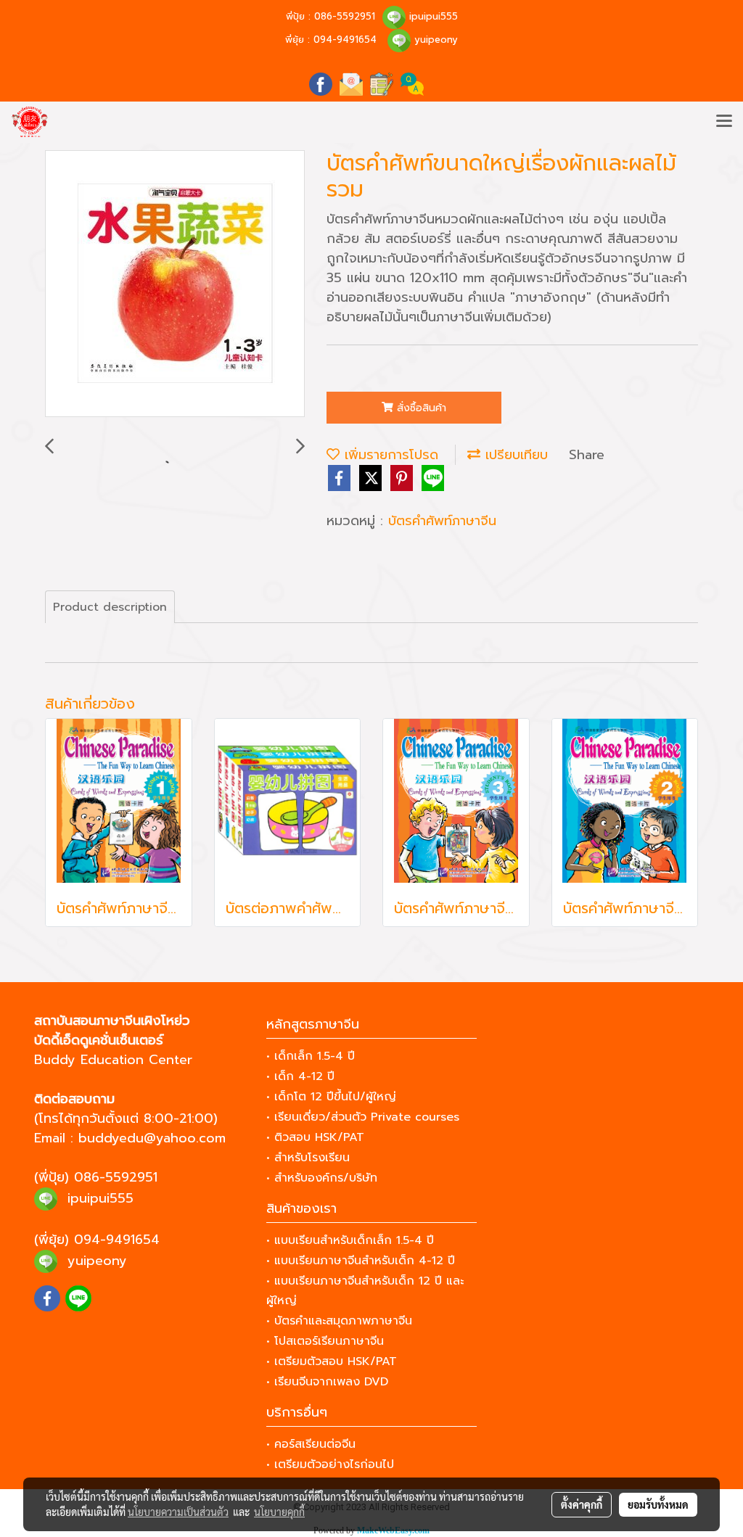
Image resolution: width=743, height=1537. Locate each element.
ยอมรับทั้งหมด (658, 1504)
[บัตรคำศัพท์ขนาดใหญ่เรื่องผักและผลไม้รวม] (175, 284)
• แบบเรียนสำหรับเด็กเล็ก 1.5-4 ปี (350, 1240)
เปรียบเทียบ (514, 455)
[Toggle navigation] (724, 122)
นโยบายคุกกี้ (279, 1511)
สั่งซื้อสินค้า (419, 408)
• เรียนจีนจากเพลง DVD (327, 1381)
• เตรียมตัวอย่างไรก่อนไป (330, 1464)
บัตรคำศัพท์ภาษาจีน (442, 521)
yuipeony (436, 39)
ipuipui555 (433, 16)
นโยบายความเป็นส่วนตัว (178, 1511)
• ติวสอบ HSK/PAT (315, 1137)
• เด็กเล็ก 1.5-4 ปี (310, 1056)
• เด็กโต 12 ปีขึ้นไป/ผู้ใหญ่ (331, 1096)
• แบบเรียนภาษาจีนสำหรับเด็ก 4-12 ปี (360, 1260)
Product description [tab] (110, 607)
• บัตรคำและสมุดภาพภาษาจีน (339, 1321)
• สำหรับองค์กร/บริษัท (321, 1178)
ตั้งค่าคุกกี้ (581, 1504)
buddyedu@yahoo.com (152, 1138)
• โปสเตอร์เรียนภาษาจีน (325, 1341)
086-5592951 (344, 16)
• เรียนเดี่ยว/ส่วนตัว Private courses (362, 1117)
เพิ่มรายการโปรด (389, 455)
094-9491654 (345, 39)
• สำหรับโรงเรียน (308, 1157)
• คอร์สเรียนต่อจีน (311, 1444)
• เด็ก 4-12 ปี (300, 1076)
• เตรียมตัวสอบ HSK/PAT (331, 1361)
